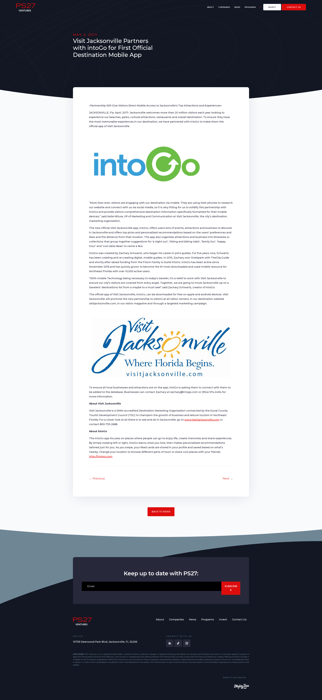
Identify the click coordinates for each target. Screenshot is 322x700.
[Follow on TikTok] (178, 643)
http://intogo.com (100, 456)
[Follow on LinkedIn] (169, 643)
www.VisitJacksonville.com (201, 419)
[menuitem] (210, 7)
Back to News (161, 511)
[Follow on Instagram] (187, 643)
